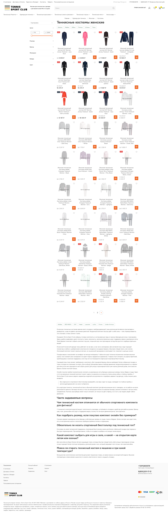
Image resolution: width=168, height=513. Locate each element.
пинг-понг (23, 508)
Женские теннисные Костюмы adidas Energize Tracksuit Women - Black (64, 170)
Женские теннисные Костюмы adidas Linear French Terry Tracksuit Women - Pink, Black (106, 170)
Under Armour (109, 324)
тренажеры (28, 510)
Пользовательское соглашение (64, 2)
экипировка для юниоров (69, 508)
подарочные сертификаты (22, 506)
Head (80, 324)
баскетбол (85, 508)
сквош (105, 508)
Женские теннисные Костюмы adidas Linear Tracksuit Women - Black (64, 201)
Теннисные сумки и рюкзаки (64, 14)
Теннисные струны (82, 14)
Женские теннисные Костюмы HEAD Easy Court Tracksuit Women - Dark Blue (127, 231)
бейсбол (59, 508)
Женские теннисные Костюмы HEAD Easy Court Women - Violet (85, 169)
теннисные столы (42, 508)
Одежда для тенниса (26, 14)
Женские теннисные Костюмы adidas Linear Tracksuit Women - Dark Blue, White (64, 262)
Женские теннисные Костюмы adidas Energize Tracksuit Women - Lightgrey (106, 201)
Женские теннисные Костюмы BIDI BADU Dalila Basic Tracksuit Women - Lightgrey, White (106, 232)
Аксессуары (110, 14)
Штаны (87, 27)
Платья (80, 27)
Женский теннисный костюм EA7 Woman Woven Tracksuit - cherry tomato (64, 110)
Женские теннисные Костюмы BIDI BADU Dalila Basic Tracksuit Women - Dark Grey (127, 201)
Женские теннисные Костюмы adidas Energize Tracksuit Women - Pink (127, 292)
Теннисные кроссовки (44, 14)
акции (12, 506)
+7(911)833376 (144, 466)
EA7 (75, 324)
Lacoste (87, 324)
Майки (67, 27)
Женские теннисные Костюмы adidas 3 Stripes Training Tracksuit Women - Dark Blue (106, 293)
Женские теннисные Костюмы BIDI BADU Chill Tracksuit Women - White (85, 140)
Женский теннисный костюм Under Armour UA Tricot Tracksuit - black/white (127, 80)
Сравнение (31, 471)
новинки (44, 506)
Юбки (73, 27)
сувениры (34, 508)
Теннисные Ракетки (10, 14)
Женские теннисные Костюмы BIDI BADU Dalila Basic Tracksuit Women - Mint (85, 292)
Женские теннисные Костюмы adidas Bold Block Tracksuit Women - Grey (64, 231)
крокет (54, 508)
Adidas (60, 324)
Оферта (50, 2)
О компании (7, 2)
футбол (79, 508)
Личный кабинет (33, 465)
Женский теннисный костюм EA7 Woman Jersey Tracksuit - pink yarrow (85, 50)
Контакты (43, 2)
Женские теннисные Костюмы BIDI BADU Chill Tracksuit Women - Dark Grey (64, 140)
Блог (46, 471)
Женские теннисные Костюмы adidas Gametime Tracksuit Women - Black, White (85, 262)
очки (17, 510)
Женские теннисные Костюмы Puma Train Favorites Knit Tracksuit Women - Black (64, 292)
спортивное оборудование (61, 504)
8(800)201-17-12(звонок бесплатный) (152, 2)
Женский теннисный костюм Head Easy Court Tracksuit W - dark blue (85, 80)
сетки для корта (82, 506)
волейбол (96, 508)
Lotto (94, 324)
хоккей (28, 508)
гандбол (6, 510)
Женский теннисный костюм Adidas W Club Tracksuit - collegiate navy (127, 50)
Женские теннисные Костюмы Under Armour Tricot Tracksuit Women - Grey (127, 110)
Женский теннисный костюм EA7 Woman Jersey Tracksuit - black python (106, 80)
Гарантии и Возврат (32, 2)
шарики (90, 508)
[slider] (31, 35)
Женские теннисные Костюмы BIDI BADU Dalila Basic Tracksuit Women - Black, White (127, 262)
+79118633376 (133, 2)
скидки (32, 506)
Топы (93, 27)
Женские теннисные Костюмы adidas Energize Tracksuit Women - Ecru (85, 201)
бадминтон (12, 510)
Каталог (47, 468)
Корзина (30, 468)
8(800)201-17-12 (144, 471)
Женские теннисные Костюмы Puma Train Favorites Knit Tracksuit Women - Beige (106, 262)
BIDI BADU (68, 324)
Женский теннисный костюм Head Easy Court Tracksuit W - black (64, 80)
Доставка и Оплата (19, 2)
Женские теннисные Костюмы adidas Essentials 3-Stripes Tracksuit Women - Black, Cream (127, 171)
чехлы (49, 508)
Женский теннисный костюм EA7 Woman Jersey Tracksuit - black (106, 50)
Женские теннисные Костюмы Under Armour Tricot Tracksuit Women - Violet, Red (127, 140)
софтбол (21, 510)
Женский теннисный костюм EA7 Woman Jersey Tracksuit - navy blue (64, 50)
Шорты (60, 27)
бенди (101, 508)
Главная (67, 18)
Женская (91, 18)
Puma (100, 324)
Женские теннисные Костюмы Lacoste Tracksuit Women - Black (106, 140)
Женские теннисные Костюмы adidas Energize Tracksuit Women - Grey (85, 231)
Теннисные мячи (97, 14)
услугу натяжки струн (54, 506)
